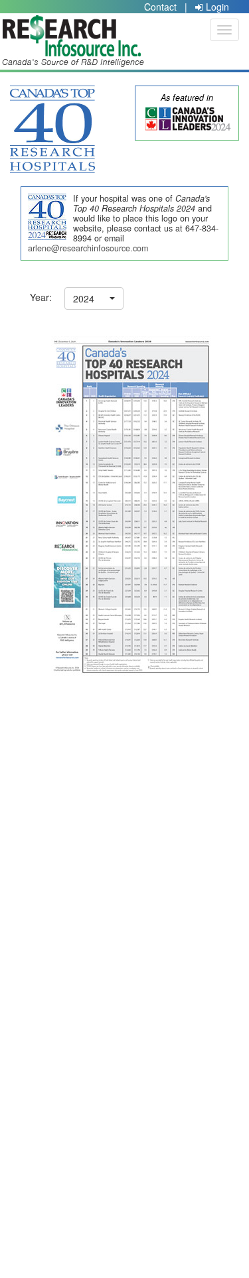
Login (216, 6)
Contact (160, 6)
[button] (94, 298)
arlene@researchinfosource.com (88, 248)
